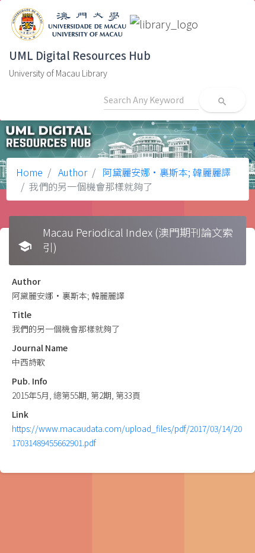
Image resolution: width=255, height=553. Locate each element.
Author (71, 172)
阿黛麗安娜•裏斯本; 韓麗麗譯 (165, 172)
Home (29, 172)
